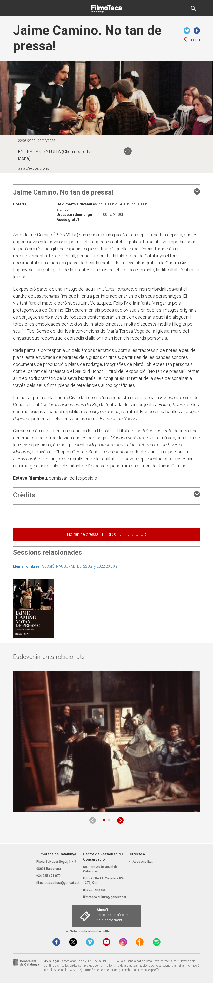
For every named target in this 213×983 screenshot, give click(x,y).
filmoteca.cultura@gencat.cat (57, 883)
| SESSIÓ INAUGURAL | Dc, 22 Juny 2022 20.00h (65, 566)
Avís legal (51, 961)
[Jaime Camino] (33, 608)
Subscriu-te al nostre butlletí (90, 931)
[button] (104, 820)
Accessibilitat (142, 862)
